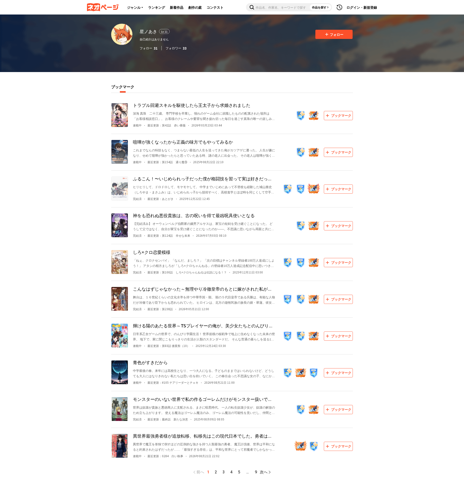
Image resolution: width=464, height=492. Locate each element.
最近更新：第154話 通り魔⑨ (167, 162)
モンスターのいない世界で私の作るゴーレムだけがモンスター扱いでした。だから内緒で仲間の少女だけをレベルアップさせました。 (202, 399)
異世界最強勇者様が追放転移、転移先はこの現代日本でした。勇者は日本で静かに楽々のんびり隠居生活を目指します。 (202, 436)
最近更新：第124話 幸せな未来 (168, 235)
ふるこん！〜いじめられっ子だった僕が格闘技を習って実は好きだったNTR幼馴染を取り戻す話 (204, 178)
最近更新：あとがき (160, 199)
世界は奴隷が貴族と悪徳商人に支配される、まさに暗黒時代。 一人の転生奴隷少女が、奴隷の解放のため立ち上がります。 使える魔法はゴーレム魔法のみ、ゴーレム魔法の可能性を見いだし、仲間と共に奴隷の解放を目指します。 (204, 410)
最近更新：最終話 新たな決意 (167, 419)
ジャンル (134, 7)
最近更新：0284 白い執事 (165, 456)
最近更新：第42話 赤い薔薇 (166, 125)
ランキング (156, 7)
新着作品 (176, 7)
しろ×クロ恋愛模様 (151, 252)
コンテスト (215, 7)
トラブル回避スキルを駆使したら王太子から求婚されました (191, 105)
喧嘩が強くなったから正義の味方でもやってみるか (183, 142)
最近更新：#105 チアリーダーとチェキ (172, 382)
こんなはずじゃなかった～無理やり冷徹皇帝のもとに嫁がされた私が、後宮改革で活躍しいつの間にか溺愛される (202, 289)
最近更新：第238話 (160, 309)
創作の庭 (195, 7)
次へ (264, 472)
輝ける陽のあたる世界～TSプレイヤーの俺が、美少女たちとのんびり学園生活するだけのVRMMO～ (203, 325)
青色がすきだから (150, 362)
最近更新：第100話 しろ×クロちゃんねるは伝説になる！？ (187, 272)
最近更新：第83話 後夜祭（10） (168, 346)
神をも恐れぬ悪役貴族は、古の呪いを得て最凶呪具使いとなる (194, 215)
